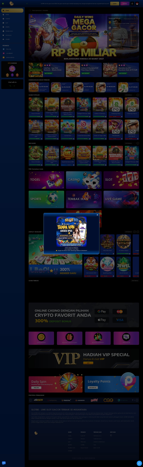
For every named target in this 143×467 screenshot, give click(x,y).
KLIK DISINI (75, 249)
